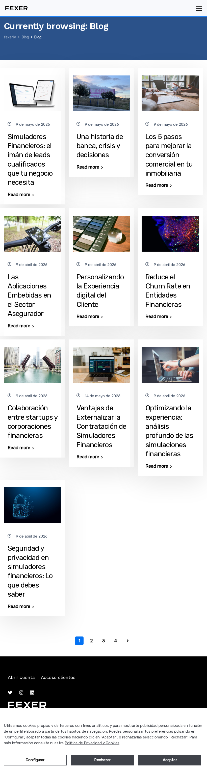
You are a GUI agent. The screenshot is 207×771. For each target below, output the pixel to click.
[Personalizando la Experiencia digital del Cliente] (101, 231)
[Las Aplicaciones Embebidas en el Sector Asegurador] (32, 231)
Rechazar (102, 760)
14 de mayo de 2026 (102, 396)
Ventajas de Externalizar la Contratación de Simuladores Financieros (101, 426)
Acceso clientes (58, 677)
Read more (19, 194)
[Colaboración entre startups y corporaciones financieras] (32, 362)
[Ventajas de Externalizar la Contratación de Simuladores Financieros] (101, 362)
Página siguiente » (127, 640)
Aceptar (170, 760)
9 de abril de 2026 (31, 265)
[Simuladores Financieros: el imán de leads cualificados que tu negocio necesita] (32, 91)
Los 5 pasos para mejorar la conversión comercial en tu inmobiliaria (169, 155)
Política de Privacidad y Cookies (92, 743)
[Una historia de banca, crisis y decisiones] (101, 91)
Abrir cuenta (21, 677)
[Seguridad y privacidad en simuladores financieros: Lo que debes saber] (32, 503)
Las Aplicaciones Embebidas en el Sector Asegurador (29, 295)
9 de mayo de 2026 (33, 124)
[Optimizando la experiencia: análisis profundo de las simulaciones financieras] (170, 362)
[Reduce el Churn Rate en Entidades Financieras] (170, 231)
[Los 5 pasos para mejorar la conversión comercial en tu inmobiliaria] (170, 91)
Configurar (35, 760)
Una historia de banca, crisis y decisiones (99, 145)
